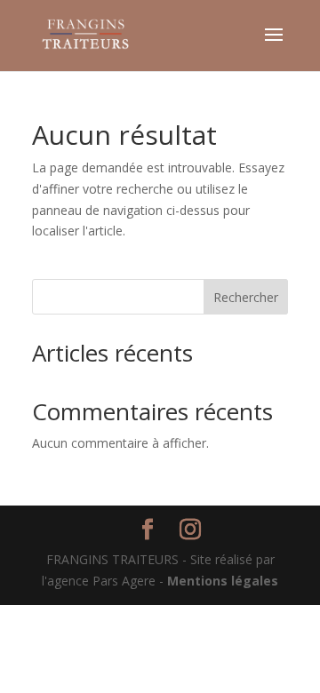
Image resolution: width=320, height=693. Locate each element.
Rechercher (245, 297)
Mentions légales (222, 580)
